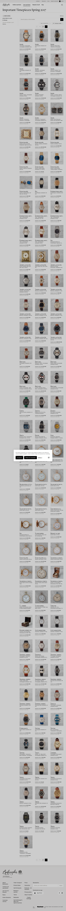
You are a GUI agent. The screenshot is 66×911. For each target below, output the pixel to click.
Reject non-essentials (30, 457)
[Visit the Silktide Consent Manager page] (48, 457)
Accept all (19, 457)
